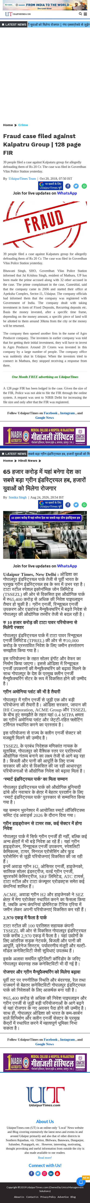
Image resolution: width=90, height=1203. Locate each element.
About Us (45, 1121)
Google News (44, 417)
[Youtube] (57, 1173)
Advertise (63, 1196)
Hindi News (27, 461)
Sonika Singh (18, 497)
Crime (23, 125)
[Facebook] (31, 1173)
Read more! (45, 1157)
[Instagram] (44, 1173)
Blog (73, 1196)
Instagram (67, 413)
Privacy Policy (48, 1196)
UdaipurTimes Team (22, 178)
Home (8, 125)
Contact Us (32, 1196)
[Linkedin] (51, 1173)
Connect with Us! (45, 1165)
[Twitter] (38, 1173)
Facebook (51, 413)
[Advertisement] (45, 75)
